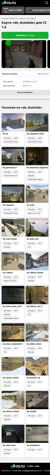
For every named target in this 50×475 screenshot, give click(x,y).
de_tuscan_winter (11, 377)
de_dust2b (31, 411)
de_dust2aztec (33, 445)
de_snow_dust (9, 445)
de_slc (5, 133)
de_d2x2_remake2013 (12, 344)
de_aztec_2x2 (33, 239)
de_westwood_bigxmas (37, 167)
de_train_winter (10, 239)
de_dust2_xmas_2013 (12, 306)
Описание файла (9, 74)
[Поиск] (46, 2)
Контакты (6, 470)
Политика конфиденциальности (27, 470)
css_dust (30, 205)
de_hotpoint (8, 205)
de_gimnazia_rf (9, 167)
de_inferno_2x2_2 (34, 306)
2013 (27, 85)
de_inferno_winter (35, 272)
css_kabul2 (8, 272)
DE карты (30, 81)
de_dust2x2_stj (33, 377)
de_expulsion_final (35, 133)
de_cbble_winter (34, 344)
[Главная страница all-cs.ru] (8, 2)
